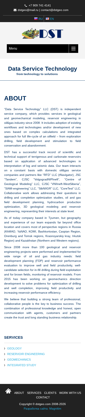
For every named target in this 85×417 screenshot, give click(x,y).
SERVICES (34, 392)
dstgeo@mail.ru (28, 10)
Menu (13, 48)
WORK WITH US (70, 392)
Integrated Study (21, 365)
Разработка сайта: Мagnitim (42, 408)
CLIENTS (50, 392)
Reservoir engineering (26, 354)
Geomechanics (19, 359)
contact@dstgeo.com (54, 10)
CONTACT (43, 397)
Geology (14, 348)
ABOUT (19, 392)
